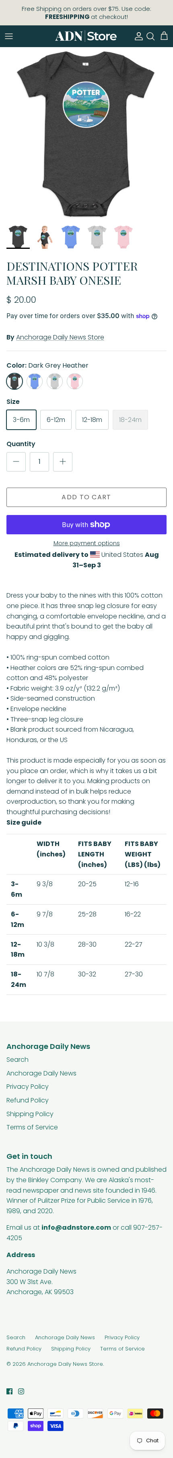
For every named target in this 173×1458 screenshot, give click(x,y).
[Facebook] (9, 1391)
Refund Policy (27, 1100)
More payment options (87, 543)
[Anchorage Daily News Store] (86, 36)
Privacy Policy (27, 1086)
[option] (86, 133)
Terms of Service (32, 1127)
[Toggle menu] (9, 36)
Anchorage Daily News (41, 1073)
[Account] (137, 36)
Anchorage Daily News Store (60, 337)
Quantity (20, 444)
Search (17, 1059)
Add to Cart (86, 497)
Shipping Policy (30, 1114)
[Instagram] (21, 1391)
